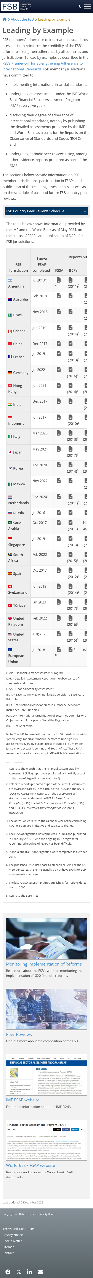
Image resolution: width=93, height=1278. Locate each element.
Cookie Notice (12, 1241)
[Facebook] (8, 1270)
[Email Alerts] (40, 1271)
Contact (8, 1253)
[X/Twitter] (18, 1271)
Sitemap (8, 1247)
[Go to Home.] (4, 19)
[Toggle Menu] (87, 6)
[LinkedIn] (29, 1270)
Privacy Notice (13, 1235)
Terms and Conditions (19, 1229)
